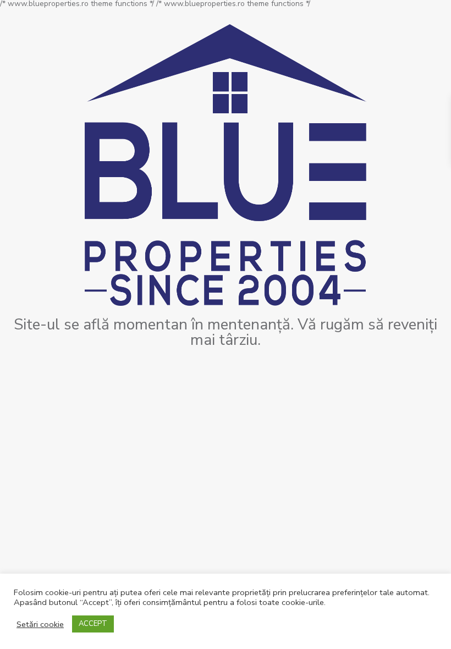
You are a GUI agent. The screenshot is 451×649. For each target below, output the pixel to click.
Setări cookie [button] (40, 624)
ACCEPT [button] (93, 624)
